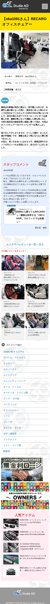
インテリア (8, 363)
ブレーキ (7, 422)
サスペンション (11, 410)
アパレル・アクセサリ (14, 357)
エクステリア (10, 375)
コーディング (10, 404)
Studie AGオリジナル (13, 351)
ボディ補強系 (10, 433)
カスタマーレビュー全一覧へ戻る (25, 244)
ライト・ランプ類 (12, 445)
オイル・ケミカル (12, 387)
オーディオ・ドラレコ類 (15, 392)
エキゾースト (10, 369)
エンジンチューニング (14, 381)
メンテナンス (10, 439)
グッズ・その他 (11, 398)
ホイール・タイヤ (12, 428)
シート (6, 416)
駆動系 (6, 451)
